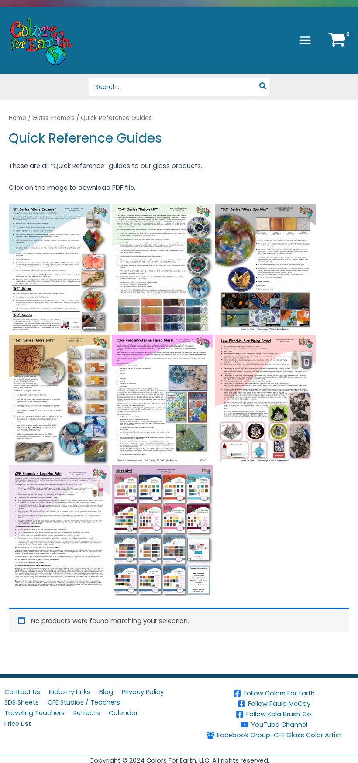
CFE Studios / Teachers (84, 702)
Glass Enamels (53, 118)
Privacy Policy (143, 692)
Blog (106, 692)
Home (17, 118)
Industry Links (69, 692)
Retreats (86, 712)
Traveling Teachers (34, 712)
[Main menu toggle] (305, 40)
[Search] (263, 87)
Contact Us (22, 692)
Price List (17, 723)
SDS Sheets (21, 702)
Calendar (123, 712)
